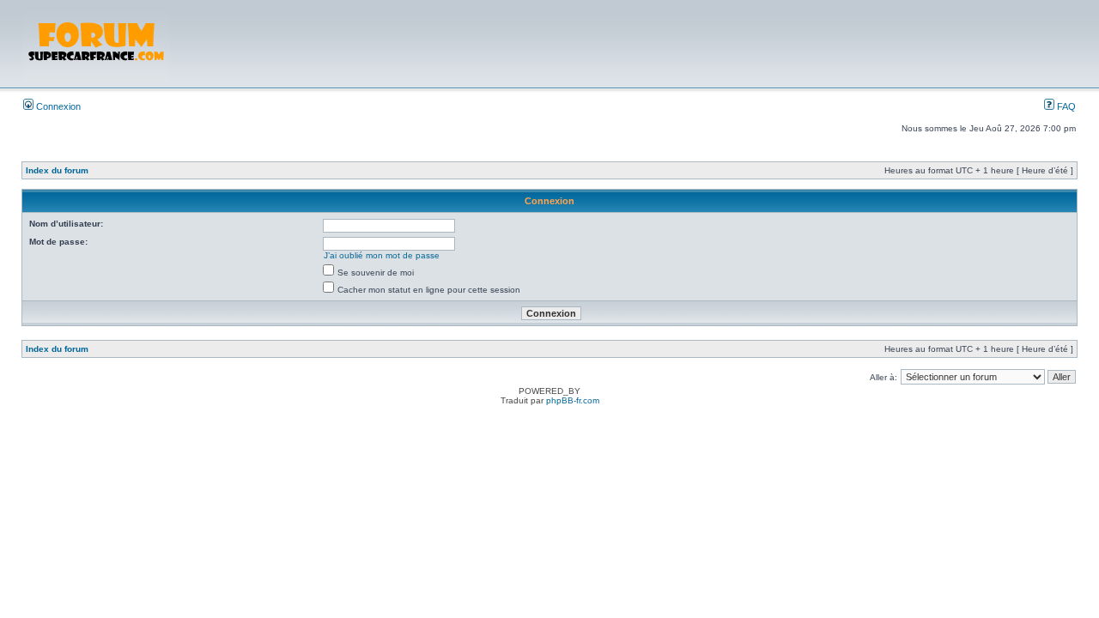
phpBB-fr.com (572, 400)
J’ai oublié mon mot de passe (382, 255)
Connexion (57, 106)
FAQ (1065, 106)
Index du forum (57, 170)
